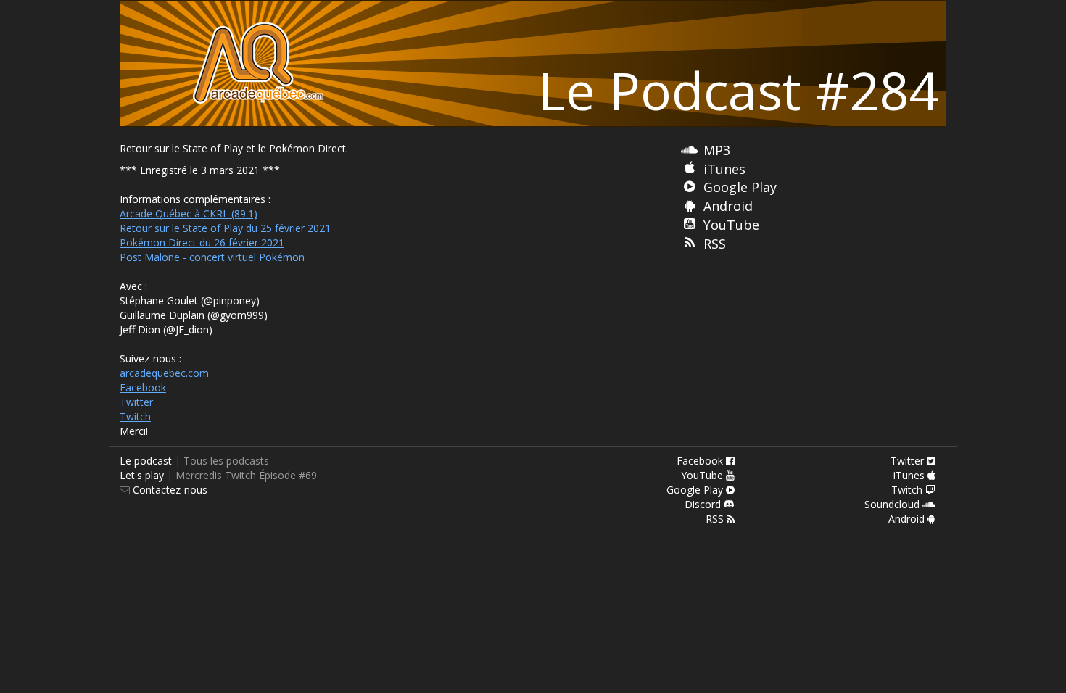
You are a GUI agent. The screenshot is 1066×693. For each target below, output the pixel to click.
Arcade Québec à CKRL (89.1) (188, 213)
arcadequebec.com (164, 373)
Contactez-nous (168, 490)
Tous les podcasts (226, 461)
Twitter (136, 402)
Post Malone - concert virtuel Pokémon (212, 257)
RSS (714, 243)
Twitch (135, 416)
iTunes (724, 169)
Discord (704, 504)
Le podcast (146, 461)
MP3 (716, 150)
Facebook (143, 387)
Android (728, 206)
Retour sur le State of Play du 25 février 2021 (225, 228)
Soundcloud (893, 504)
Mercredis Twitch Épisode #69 (246, 475)
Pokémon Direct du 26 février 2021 (202, 242)
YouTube (731, 224)
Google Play (740, 187)
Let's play (142, 475)
